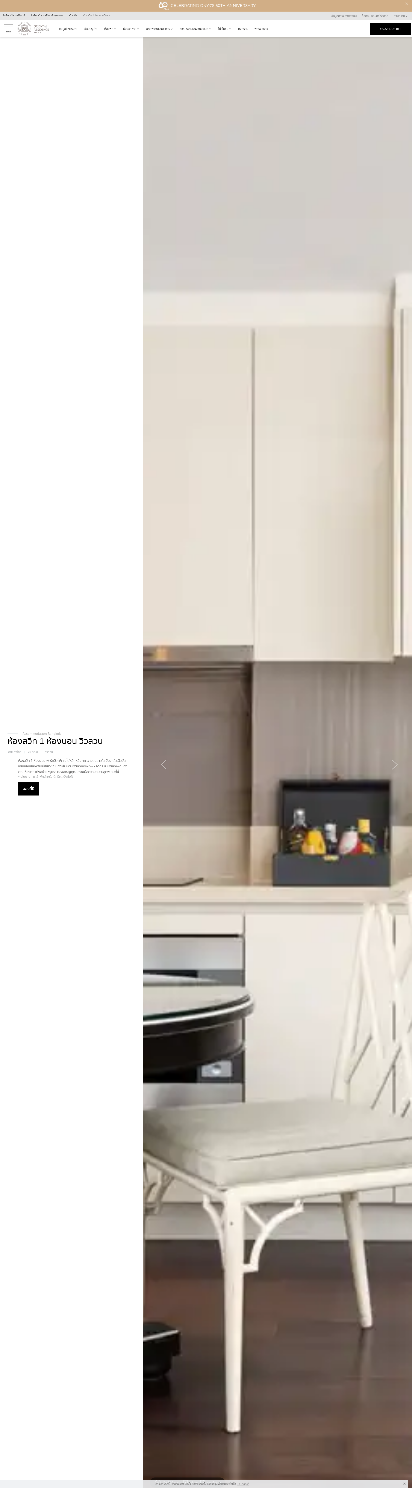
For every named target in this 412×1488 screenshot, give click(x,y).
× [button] (404, 1484)
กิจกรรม (243, 28)
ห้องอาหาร (129, 28)
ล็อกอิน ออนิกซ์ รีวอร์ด (375, 16)
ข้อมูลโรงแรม (66, 28)
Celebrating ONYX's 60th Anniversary (213, 5)
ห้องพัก (108, 28)
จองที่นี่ (28, 788)
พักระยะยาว (261, 28)
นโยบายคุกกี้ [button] (243, 1484)
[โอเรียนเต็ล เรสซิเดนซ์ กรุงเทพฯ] (33, 29)
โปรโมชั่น (223, 28)
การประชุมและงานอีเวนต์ (194, 28)
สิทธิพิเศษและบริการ (158, 28)
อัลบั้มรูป (89, 28)
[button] (401, 16)
